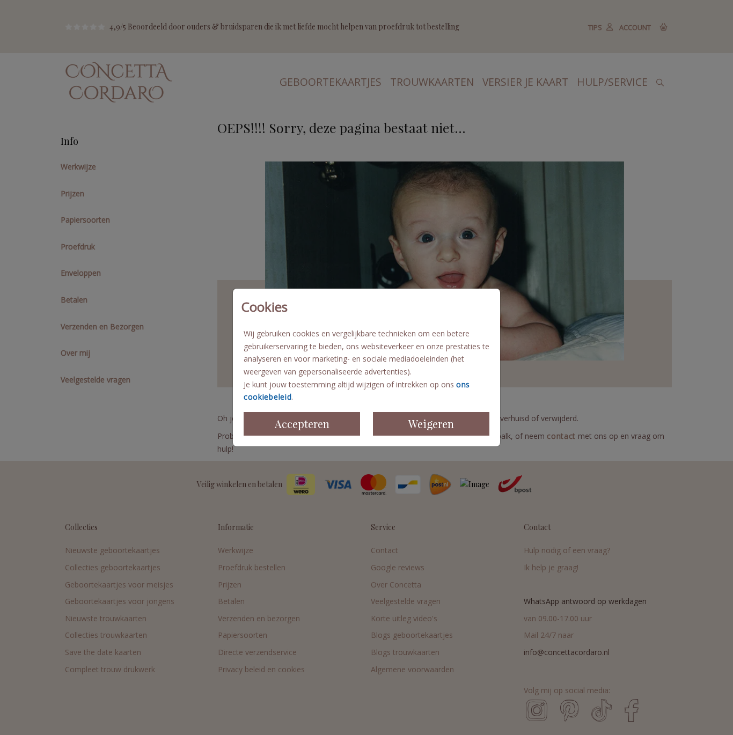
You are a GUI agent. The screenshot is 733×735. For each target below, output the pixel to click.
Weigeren (431, 423)
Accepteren (302, 423)
